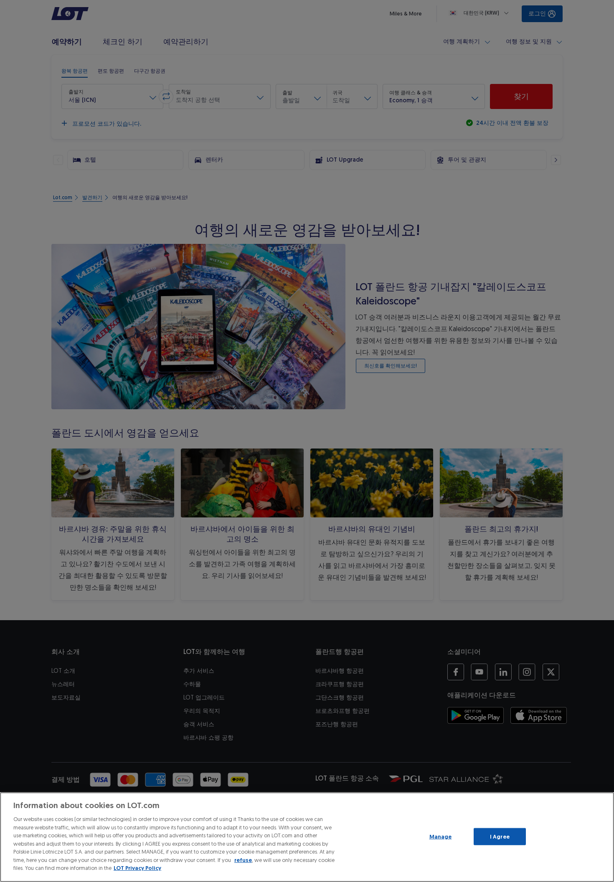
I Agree (500, 836)
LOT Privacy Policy (137, 868)
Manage (440, 836)
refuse (243, 860)
